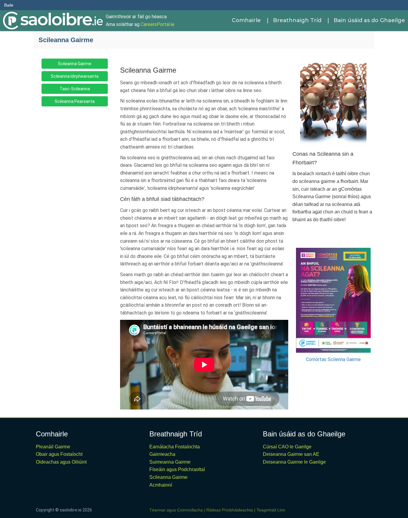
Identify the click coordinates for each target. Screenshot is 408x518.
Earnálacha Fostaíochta (174, 446)
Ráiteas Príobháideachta (229, 510)
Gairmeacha (162, 454)
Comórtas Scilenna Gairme (333, 359)
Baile (8, 5)
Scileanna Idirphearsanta (75, 76)
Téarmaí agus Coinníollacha (176, 510)
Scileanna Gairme (74, 63)
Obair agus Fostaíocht (59, 454)
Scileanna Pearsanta (75, 101)
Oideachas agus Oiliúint (61, 461)
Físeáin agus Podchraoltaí (177, 469)
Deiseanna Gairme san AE (291, 454)
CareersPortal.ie (157, 24)
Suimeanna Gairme (170, 461)
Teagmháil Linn (271, 510)
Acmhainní (160, 485)
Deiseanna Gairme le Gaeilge (294, 461)
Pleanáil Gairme (53, 446)
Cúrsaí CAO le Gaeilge (287, 446)
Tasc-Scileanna (75, 88)
